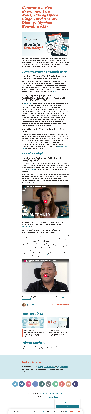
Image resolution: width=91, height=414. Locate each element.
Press (48, 411)
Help (35, 411)
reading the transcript (52, 255)
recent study (27, 103)
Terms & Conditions (56, 393)
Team (55, 411)
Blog (41, 411)
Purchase (63, 411)
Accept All (67, 406)
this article (31, 169)
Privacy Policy (44, 393)
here (54, 91)
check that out (26, 226)
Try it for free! (75, 411)
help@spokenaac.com (46, 367)
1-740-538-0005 (62, 367)
